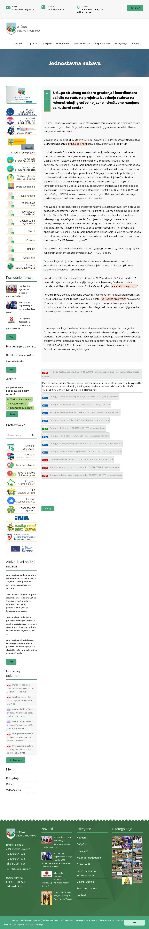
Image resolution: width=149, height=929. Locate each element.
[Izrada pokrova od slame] (138, 852)
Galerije (10, 784)
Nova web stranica (15, 361)
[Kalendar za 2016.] (117, 852)
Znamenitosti (81, 43)
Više (11, 337)
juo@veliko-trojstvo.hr (113, 298)
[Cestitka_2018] (117, 837)
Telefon (50, 7)
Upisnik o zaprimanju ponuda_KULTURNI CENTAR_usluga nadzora (81, 459)
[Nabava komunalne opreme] (138, 845)
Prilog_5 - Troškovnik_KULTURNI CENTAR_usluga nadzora (77, 428)
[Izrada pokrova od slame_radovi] (127, 854)
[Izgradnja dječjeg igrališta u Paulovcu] (138, 878)
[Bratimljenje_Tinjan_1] (127, 846)
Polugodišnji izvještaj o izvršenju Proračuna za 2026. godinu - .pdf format (20, 737)
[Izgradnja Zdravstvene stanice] (117, 875)
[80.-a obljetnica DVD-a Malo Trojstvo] (138, 870)
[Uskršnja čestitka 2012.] (127, 880)
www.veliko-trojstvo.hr (124, 286)
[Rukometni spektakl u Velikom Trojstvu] (117, 867)
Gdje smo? (135, 8)
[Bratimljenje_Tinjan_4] (127, 839)
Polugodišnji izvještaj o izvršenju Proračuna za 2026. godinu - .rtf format (20, 724)
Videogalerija (13, 789)
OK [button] (134, 922)
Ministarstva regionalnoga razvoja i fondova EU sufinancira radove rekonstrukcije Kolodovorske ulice (56, 860)
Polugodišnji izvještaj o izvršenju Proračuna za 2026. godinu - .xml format (20, 712)
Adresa (84, 7)
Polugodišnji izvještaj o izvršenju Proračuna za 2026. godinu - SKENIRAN (20, 749)
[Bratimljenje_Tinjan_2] (117, 844)
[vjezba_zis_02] (138, 861)
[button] (27, 924)
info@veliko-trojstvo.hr (23, 9)
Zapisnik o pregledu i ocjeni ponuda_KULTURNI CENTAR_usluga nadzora (84, 467)
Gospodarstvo (101, 43)
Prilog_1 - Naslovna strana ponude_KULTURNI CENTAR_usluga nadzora (84, 396)
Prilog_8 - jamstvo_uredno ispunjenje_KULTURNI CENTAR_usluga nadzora (85, 451)
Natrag (48, 508)
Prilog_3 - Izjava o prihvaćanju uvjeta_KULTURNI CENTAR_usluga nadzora (85, 412)
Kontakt (136, 43)
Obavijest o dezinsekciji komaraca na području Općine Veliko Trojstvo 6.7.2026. (55, 879)
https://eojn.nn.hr (77, 143)
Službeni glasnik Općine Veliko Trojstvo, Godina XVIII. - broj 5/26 (20, 700)
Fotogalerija (121, 43)
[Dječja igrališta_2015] (117, 859)
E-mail (15, 7)
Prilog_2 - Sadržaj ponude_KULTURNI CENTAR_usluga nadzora (80, 404)
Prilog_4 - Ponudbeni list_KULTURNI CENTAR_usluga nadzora (79, 420)
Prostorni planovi (87, 888)
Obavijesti (46, 43)
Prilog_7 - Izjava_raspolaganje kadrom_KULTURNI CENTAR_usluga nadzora (86, 443)
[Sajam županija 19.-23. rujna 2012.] (127, 872)
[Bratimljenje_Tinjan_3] (138, 839)
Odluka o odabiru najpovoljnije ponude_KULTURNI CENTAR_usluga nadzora (86, 475)
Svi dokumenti (15, 760)
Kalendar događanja (89, 857)
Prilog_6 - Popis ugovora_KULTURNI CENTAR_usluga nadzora (79, 436)
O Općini (30, 43)
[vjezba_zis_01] (127, 863)
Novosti (18, 43)
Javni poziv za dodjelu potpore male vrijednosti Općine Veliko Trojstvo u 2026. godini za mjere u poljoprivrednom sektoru (21, 581)
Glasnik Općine (85, 881)
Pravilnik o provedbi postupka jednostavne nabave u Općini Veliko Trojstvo (21, 688)
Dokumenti (62, 43)
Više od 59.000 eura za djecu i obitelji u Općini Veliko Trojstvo (63, 895)
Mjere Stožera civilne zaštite (20, 355)
